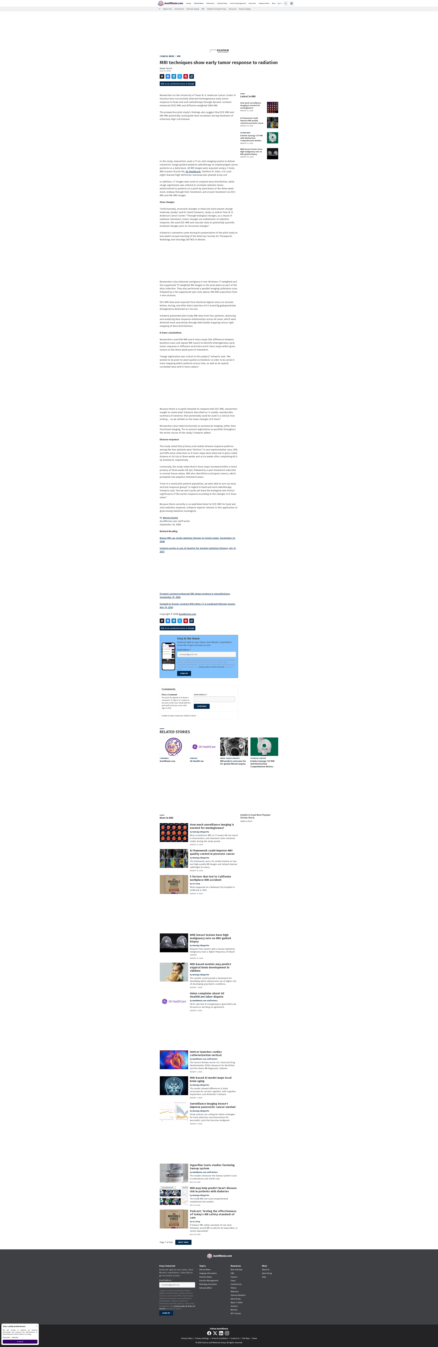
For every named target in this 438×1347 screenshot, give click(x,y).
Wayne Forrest (166, 68)
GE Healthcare (193, 171)
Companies (164, 758)
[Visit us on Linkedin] (221, 1333)
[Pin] (185, 76)
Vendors (194, 758)
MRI (179, 56)
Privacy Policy (187, 1338)
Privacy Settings (202, 1338)
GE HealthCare (197, 761)
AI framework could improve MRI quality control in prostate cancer (252, 120)
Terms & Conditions (219, 1338)
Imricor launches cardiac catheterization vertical (206, 1053)
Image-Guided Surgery (230, 758)
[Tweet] (179, 76)
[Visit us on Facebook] (209, 1333)
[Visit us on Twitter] (215, 1333)
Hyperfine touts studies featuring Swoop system (212, 1167)
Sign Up (184, 673)
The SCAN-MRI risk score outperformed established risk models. (209, 1200)
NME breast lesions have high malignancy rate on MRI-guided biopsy (251, 151)
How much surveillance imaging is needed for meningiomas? (250, 105)
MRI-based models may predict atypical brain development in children (210, 967)
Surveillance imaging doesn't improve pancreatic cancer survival (213, 1105)
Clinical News (167, 56)
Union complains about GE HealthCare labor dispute (207, 995)
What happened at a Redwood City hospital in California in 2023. (212, 888)
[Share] (168, 76)
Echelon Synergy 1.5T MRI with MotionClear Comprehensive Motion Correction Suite (251, 138)
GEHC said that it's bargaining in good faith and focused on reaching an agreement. (213, 1005)
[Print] (162, 76)
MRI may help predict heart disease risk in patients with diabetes (213, 1189)
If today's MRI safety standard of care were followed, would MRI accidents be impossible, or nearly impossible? (214, 1228)
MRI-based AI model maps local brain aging (211, 1079)
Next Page (183, 1242)
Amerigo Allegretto (200, 832)
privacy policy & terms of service (211, 667)
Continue (202, 706)
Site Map (245, 1338)
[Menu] (291, 3)
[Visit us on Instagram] (227, 1333)
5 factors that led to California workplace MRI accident (210, 878)
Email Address (184, 650)
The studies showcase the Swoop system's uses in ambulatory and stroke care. (213, 1177)
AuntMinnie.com (187, 614)
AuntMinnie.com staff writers (205, 1001)
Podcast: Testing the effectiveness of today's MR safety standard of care (213, 1214)
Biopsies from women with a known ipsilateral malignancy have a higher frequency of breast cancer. (212, 952)
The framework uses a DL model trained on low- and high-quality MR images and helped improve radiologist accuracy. (213, 864)
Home (254, 1338)
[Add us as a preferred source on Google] (191, 76)
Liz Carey (196, 884)
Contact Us (235, 1338)
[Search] (285, 3)
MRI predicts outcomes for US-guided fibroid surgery (233, 762)
